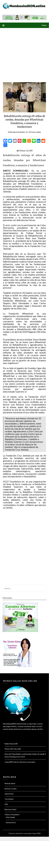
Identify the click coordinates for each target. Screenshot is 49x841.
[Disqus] (24, 548)
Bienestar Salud (10, 809)
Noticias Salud (10, 783)
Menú (44, 25)
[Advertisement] (24, 53)
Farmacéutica (11, 822)
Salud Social (9, 794)
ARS (6, 804)
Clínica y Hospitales (12, 814)
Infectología (10, 817)
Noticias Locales (11, 789)
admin (38, 132)
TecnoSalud (9, 799)
